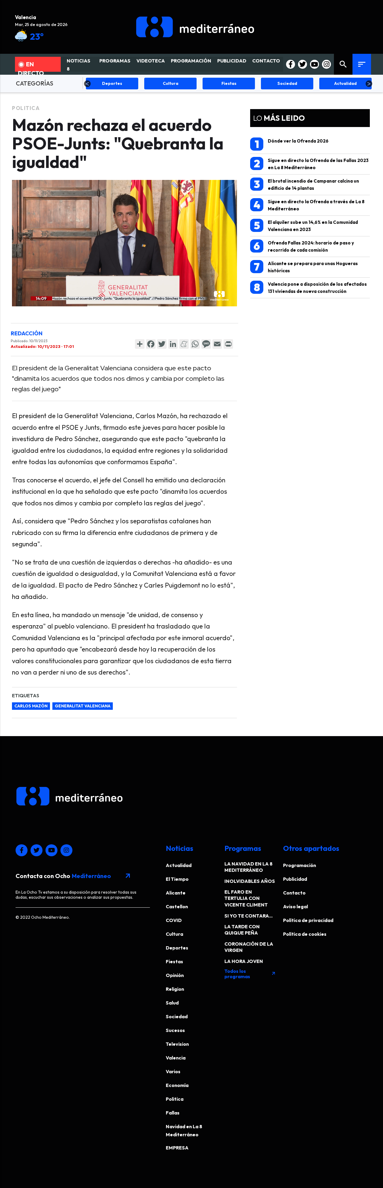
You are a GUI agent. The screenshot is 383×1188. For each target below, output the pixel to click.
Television (177, 1044)
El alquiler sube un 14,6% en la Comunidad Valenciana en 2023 (306, 225)
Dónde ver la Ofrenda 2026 (292, 144)
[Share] (140, 344)
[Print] (228, 344)
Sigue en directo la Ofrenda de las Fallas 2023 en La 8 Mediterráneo (311, 163)
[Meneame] (184, 344)
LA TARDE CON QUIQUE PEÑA (242, 930)
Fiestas (174, 961)
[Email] (217, 344)
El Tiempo (177, 879)
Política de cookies (304, 934)
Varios (173, 1071)
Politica (26, 108)
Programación (299, 865)
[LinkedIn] (173, 344)
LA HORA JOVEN (243, 961)
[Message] (206, 344)
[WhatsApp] (195, 344)
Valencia (176, 1058)
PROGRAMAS (114, 61)
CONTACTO (266, 61)
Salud (172, 1003)
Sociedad (177, 1016)
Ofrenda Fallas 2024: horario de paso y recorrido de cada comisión (303, 246)
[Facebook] (151, 344)
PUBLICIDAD (231, 61)
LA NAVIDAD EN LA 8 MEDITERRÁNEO (248, 867)
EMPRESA (177, 1148)
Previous (87, 83)
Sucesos (175, 1030)
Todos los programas (250, 973)
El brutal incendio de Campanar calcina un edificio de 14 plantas (306, 184)
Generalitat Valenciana (82, 706)
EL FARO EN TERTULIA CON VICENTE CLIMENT (246, 898)
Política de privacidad (308, 920)
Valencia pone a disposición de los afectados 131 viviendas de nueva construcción (310, 287)
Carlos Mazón (31, 706)
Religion (175, 989)
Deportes (177, 948)
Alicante (176, 893)
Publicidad (295, 879)
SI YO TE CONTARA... (248, 916)
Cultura (174, 934)
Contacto (294, 893)
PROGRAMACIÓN (191, 61)
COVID (174, 920)
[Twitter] (162, 344)
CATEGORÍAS (34, 83)
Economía (177, 1085)
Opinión (175, 975)
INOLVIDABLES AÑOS (249, 881)
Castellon (177, 906)
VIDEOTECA (150, 61)
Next (368, 83)
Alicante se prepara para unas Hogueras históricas (306, 266)
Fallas (173, 1113)
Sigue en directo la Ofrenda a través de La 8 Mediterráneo (309, 205)
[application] (124, 243)
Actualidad (179, 865)
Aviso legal (295, 906)
